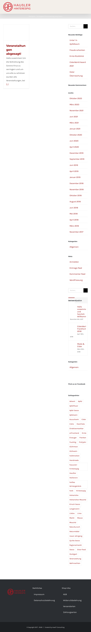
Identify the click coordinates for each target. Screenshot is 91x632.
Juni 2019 (74, 165)
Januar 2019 (75, 177)
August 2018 (75, 201)
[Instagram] (16, 602)
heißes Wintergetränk (75, 484)
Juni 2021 (74, 116)
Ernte (84, 433)
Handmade (74, 460)
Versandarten (69, 606)
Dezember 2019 (76, 153)
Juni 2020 (74, 141)
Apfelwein (73, 415)
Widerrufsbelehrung (72, 600)
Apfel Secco (74, 410)
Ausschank (74, 419)
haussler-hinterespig (74, 467)
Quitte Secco (74, 540)
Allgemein (74, 247)
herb (71, 491)
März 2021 (74, 122)
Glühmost (73, 447)
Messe (80, 518)
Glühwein (73, 451)
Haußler (72, 473)
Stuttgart (73, 554)
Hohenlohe (73, 495)
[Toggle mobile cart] (83, 7)
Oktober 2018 (76, 195)
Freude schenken (77, 50)
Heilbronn (73, 478)
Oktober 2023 (76, 98)
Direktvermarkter (76, 428)
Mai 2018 (74, 213)
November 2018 (77, 189)
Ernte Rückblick (77, 56)
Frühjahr (82, 442)
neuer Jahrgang (75, 536)
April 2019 (74, 171)
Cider (84, 419)
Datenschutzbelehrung (44, 600)
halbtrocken (74, 456)
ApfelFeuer (73, 406)
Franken (82, 438)
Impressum (39, 594)
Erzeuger (73, 438)
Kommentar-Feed (77, 274)
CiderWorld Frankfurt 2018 (81, 328)
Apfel (80, 401)
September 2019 (77, 159)
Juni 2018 (74, 207)
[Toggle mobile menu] (87, 7)
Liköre (71, 513)
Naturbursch (74, 527)
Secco (71, 549)
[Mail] (19, 602)
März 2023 (74, 104)
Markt (71, 518)
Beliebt (71, 301)
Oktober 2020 (76, 135)
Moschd (72, 522)
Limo (79, 513)
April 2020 (74, 147)
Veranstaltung (75, 559)
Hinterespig (81, 491)
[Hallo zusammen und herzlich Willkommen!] (73, 307)
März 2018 (74, 226)
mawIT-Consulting (58, 627)
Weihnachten (74, 563)
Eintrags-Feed (76, 268)
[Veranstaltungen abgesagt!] (16, 32)
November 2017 (76, 232)
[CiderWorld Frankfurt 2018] (73, 327)
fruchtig (72, 442)
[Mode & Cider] (73, 344)
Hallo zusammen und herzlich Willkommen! (81, 312)
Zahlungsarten (70, 612)
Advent (72, 401)
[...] (7, 84)
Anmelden (74, 262)
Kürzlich (78, 301)
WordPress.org (76, 280)
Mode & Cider (80, 345)
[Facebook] (13, 602)
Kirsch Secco (74, 504)
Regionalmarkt (75, 545)
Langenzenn (74, 509)
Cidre (71, 424)
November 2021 (76, 110)
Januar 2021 (75, 128)
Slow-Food (81, 549)
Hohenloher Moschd (77, 500)
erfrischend (74, 433)
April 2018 (74, 220)
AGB (65, 594)
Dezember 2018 (76, 183)
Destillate (81, 424)
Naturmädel (74, 531)
